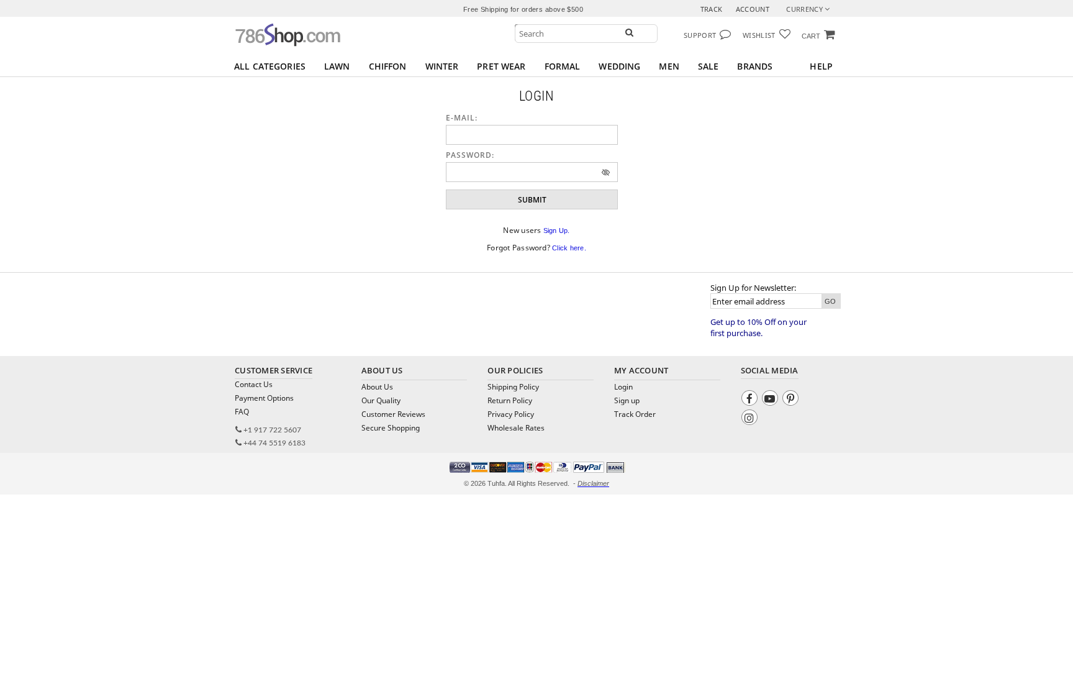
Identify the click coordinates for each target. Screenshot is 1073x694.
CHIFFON (388, 66)
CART (811, 36)
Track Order (635, 414)
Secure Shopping (390, 427)
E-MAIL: (462, 117)
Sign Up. (556, 230)
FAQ (242, 411)
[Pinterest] (792, 399)
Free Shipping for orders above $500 (523, 9)
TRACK (711, 9)
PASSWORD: (470, 155)
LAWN (337, 66)
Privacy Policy (510, 414)
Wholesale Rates (516, 427)
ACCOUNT (752, 9)
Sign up (627, 400)
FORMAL (563, 66)
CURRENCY (805, 9)
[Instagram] (751, 419)
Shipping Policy (513, 386)
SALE (708, 66)
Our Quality (381, 400)
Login (623, 386)
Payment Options (264, 398)
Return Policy (509, 400)
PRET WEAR (501, 66)
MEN (669, 66)
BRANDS (754, 66)
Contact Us (254, 384)
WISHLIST (759, 35)
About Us (377, 386)
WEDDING (619, 66)
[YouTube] (771, 399)
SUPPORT (700, 35)
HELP (821, 66)
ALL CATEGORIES (270, 66)
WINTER (442, 66)
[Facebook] (751, 399)
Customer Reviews (393, 414)
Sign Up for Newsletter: (753, 287)
